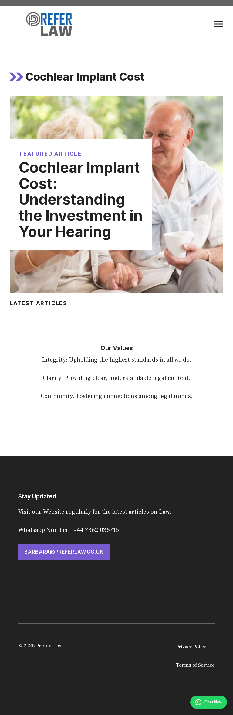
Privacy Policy (191, 647)
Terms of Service (195, 665)
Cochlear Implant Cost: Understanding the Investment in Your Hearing (81, 199)
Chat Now (213, 702)
